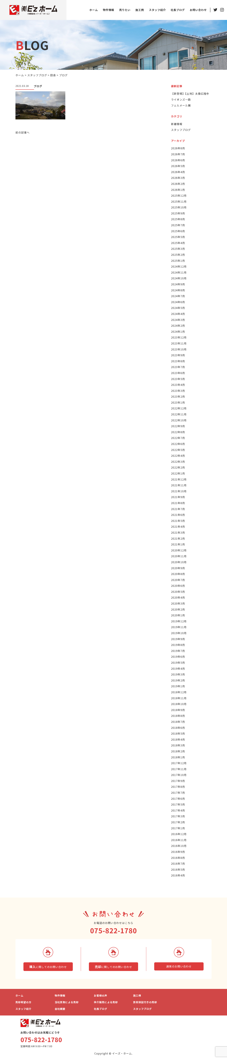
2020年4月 (178, 597)
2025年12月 (179, 195)
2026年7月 (178, 154)
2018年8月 (178, 716)
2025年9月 (178, 213)
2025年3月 (178, 249)
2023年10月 (179, 349)
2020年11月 (179, 556)
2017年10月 (179, 775)
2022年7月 (178, 438)
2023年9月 (178, 355)
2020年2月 (178, 609)
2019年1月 (178, 686)
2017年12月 (179, 763)
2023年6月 (178, 373)
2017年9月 (178, 781)
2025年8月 (178, 219)
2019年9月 (178, 639)
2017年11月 (179, 769)
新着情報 (176, 124)
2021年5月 (178, 521)
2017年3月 (178, 816)
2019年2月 (178, 680)
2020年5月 (178, 592)
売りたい (124, 10)
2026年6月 (178, 160)
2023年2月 (178, 396)
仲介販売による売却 (106, 1002)
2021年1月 (178, 544)
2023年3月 (178, 391)
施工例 (139, 10)
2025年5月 (178, 237)
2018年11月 (179, 698)
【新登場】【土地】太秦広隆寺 (190, 94)
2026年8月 (178, 148)
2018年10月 (179, 704)
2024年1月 (178, 332)
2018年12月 (179, 692)
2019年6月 (178, 657)
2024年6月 (178, 302)
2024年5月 (178, 308)
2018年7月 (178, 722)
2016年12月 (179, 834)
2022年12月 (179, 408)
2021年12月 (179, 479)
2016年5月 (178, 869)
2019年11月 (179, 627)
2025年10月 (179, 207)
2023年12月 (179, 337)
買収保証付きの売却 (145, 1002)
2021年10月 (179, 491)
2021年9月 (178, 497)
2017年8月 (178, 787)
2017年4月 (178, 810)
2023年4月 (178, 385)
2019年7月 (178, 651)
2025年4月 (178, 243)
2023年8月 (178, 361)
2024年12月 (179, 266)
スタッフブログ (181, 130)
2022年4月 (178, 456)
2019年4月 (178, 669)
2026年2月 (178, 184)
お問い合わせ (198, 10)
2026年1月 (178, 190)
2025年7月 (178, 225)
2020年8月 (178, 574)
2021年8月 (178, 503)
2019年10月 (179, 633)
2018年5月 (178, 733)
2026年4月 (178, 172)
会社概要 (60, 1009)
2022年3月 (178, 462)
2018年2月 (178, 751)
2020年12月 (179, 550)
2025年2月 (178, 255)
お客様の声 (100, 995)
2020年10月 (179, 562)
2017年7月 (178, 793)
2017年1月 (178, 828)
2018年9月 (178, 710)
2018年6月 (178, 728)
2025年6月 (178, 231)
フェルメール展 (181, 105)
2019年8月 (178, 645)
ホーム (93, 10)
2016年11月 (179, 840)
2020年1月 (178, 615)
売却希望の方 (23, 1002)
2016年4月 (178, 875)
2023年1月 (178, 402)
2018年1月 (178, 757)
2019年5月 (178, 663)
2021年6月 (178, 515)
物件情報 (108, 10)
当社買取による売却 (67, 1002)
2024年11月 (179, 272)
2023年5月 (178, 379)
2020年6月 (178, 586)
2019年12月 (179, 621)
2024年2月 (178, 326)
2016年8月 (178, 858)
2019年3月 (178, 674)
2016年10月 (179, 846)
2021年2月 (178, 538)
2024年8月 (178, 290)
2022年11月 (179, 414)
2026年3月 (178, 178)
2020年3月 (178, 603)
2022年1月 (178, 473)
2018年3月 (178, 745)
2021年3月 (178, 532)
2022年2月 (178, 467)
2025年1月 (178, 261)
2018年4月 (178, 739)
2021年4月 (178, 527)
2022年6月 (178, 444)
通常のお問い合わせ (179, 966)
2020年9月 (178, 568)
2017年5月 (178, 804)
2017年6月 (178, 799)
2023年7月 (178, 367)
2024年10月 (179, 278)
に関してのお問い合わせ (48, 966)
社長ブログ (178, 10)
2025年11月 (179, 201)
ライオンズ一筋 (181, 99)
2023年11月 (179, 343)
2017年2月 (178, 822)
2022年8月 (178, 432)
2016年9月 (178, 852)
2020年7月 (178, 580)
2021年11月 (179, 485)
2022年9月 (178, 426)
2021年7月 (178, 509)
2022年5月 (178, 450)
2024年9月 (178, 284)
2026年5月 (178, 166)
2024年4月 (178, 314)
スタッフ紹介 (157, 10)
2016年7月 (178, 864)
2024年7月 (178, 296)
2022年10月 (179, 420)
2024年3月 (178, 320)
